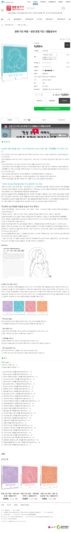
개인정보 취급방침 (25, 505)
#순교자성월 (12, 13)
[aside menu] (2, 10)
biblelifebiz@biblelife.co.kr (45, 516)
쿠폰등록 (60, 2)
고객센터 (67, 2)
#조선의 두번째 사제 (39, 13)
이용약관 (16, 505)
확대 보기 (3, 81)
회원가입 (35, 2)
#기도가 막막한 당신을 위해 (54, 13)
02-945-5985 (50, 512)
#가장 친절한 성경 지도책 (24, 13)
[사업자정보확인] (32, 514)
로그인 (29, 2)
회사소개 (9, 505)
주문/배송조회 (52, 2)
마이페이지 (43, 2)
